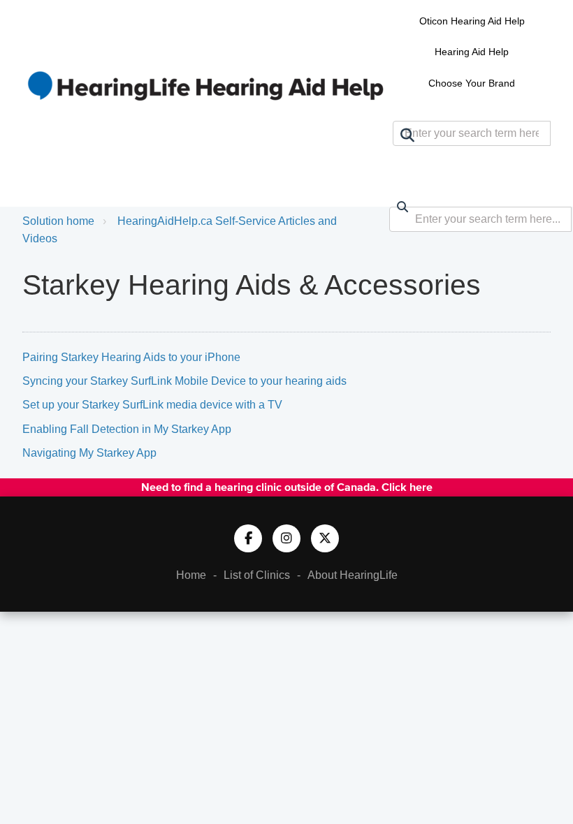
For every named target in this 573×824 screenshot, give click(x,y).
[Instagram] (286, 538)
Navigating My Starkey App (89, 453)
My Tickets (509, 159)
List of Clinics (257, 575)
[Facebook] (248, 538)
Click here (407, 486)
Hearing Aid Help (472, 51)
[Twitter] (325, 538)
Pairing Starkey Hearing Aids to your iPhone (131, 357)
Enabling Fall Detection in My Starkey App (126, 429)
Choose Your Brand (471, 83)
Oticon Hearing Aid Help (472, 21)
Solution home (58, 221)
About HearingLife (352, 575)
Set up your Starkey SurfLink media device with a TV (152, 405)
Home (191, 575)
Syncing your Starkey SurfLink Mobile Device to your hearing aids (184, 381)
